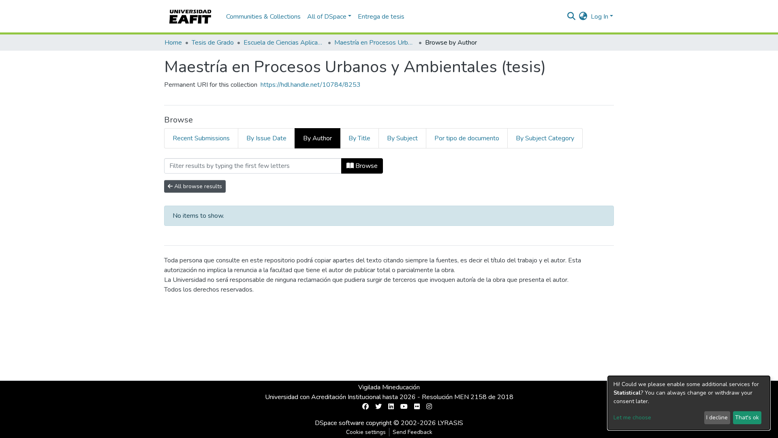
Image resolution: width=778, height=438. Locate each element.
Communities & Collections (263, 16)
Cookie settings (366, 432)
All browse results (197, 186)
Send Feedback (412, 432)
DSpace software (339, 423)
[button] (583, 16)
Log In (599, 16)
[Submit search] (571, 16)
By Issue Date (266, 138)
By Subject (402, 138)
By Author (317, 138)
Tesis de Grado (213, 42)
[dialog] (689, 403)
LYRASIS (450, 423)
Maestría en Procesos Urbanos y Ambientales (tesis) (374, 42)
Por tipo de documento (466, 138)
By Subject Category (545, 138)
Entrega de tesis (381, 16)
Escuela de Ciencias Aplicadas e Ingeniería (284, 42)
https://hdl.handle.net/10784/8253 (311, 84)
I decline (717, 417)
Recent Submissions (201, 138)
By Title (359, 138)
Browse (366, 165)
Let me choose (632, 417)
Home (173, 42)
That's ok (747, 417)
